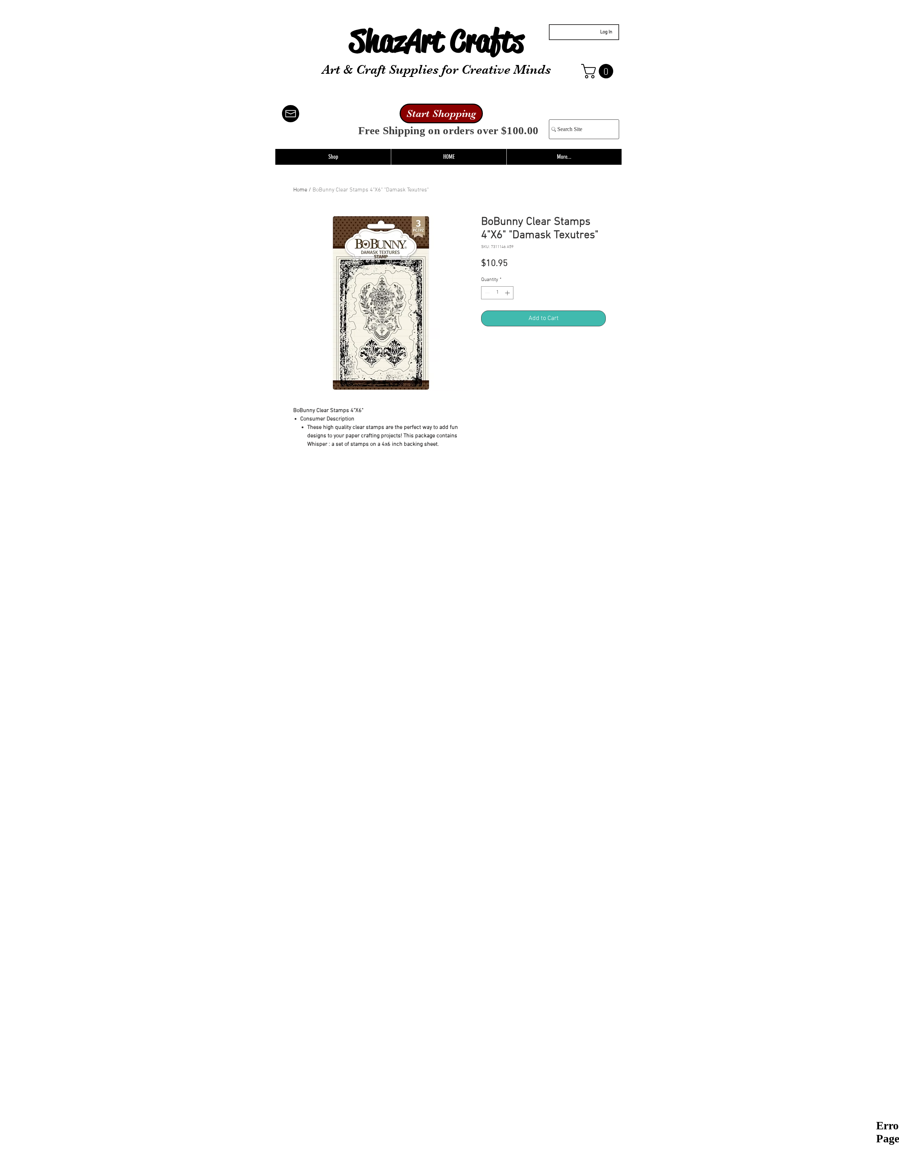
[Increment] (508, 293)
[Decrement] (486, 293)
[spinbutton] (497, 293)
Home (300, 190)
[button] (599, 71)
